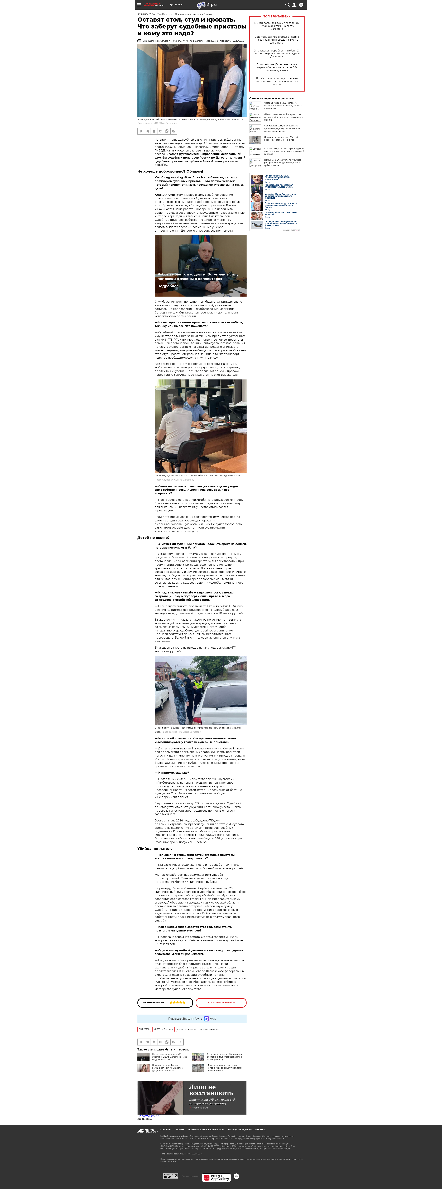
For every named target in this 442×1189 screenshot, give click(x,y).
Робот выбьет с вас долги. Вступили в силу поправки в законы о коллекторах (197, 276)
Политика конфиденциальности (206, 1130)
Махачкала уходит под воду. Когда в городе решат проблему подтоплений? (224, 1068)
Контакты (165, 1130)
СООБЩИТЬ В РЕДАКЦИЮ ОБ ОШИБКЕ (247, 1130)
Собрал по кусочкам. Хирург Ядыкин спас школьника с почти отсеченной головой (284, 151)
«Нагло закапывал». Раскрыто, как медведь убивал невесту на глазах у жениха (283, 117)
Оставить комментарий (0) (221, 1003)
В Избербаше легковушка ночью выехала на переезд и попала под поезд (277, 81)
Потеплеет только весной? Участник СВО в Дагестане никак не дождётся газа (170, 1057)
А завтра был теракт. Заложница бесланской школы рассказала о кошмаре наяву (224, 1057)
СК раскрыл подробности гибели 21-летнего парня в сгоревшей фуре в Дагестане (277, 53)
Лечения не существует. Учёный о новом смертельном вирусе (282, 138)
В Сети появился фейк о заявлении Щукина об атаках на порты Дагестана (277, 26)
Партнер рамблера (190, 1176)
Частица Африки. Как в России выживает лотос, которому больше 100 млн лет (283, 106)
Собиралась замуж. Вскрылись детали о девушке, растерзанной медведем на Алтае (282, 128)
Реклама (179, 1130)
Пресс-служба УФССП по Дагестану (157, 123)
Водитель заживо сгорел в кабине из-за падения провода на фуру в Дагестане (277, 39)
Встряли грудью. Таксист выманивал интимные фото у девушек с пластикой (167, 1068)
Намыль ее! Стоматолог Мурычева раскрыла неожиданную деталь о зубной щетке (282, 163)
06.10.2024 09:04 (146, 14)
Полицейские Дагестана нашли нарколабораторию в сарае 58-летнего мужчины (277, 67)
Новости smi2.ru (148, 1116)
